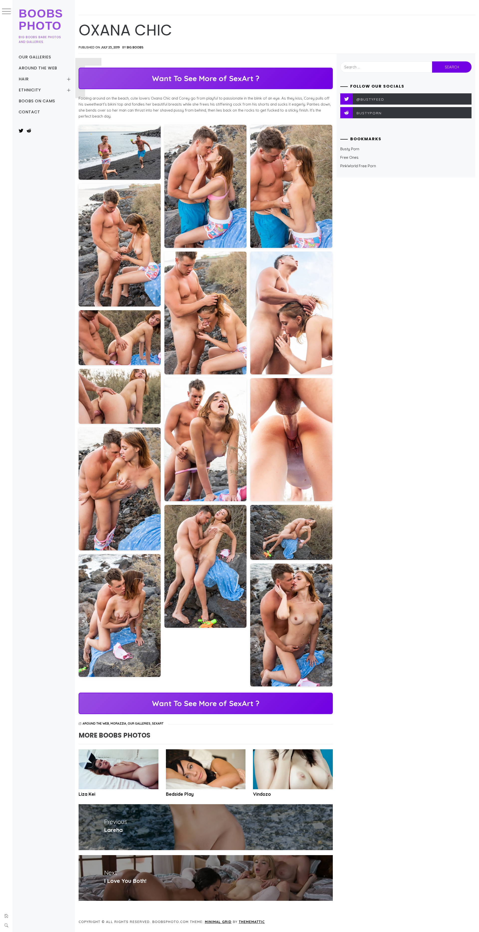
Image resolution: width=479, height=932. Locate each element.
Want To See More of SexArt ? (205, 78)
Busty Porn (349, 149)
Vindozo (262, 794)
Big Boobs (135, 47)
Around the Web (38, 68)
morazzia (118, 723)
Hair (24, 79)
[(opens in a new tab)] (293, 769)
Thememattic (252, 922)
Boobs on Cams (37, 101)
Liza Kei (87, 794)
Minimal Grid (218, 922)
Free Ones (349, 157)
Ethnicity (30, 90)
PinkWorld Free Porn (358, 165)
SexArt (157, 723)
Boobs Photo (41, 19)
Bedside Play (180, 794)
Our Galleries (35, 57)
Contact (29, 112)
